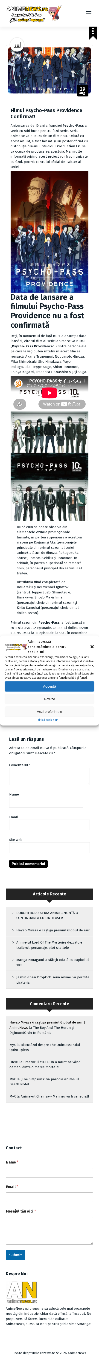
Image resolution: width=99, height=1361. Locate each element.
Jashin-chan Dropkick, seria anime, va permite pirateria (52, 980)
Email (13, 817)
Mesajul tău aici (21, 1211)
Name (12, 1162)
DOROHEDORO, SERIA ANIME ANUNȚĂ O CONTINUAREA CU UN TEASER (47, 915)
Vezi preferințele (49, 711)
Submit (15, 1255)
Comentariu (20, 765)
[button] (92, 646)
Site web (15, 840)
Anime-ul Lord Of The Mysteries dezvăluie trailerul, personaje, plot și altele (49, 945)
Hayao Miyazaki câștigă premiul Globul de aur (53, 930)
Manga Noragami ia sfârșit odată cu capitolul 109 (52, 962)
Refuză (49, 699)
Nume (14, 794)
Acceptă (49, 686)
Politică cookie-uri (47, 719)
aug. (83, 91)
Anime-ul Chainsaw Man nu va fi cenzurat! (55, 1096)
